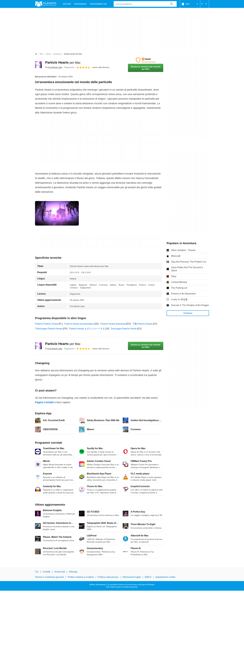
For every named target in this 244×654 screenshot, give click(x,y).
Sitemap (73, 571)
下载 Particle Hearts (142, 324)
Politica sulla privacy (108, 577)
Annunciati (59, 571)
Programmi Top (98, 4)
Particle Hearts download (113, 324)
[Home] (36, 54)
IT (202, 4)
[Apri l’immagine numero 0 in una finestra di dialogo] (57, 213)
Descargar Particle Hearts (124, 328)
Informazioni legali (131, 577)
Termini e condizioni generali (49, 577)
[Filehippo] (45, 4)
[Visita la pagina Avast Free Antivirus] (145, 60)
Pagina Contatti (44, 402)
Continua (187, 313)
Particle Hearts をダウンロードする (87, 328)
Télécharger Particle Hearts (49, 328)
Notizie (67, 4)
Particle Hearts (63, 62)
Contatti (46, 571)
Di (53, 67)
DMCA (148, 577)
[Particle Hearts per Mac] (38, 64)
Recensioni (80, 4)
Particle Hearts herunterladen (79, 324)
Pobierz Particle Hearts (46, 324)
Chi (37, 571)
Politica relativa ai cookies (81, 577)
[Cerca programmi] (171, 4)
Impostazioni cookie (165, 577)
